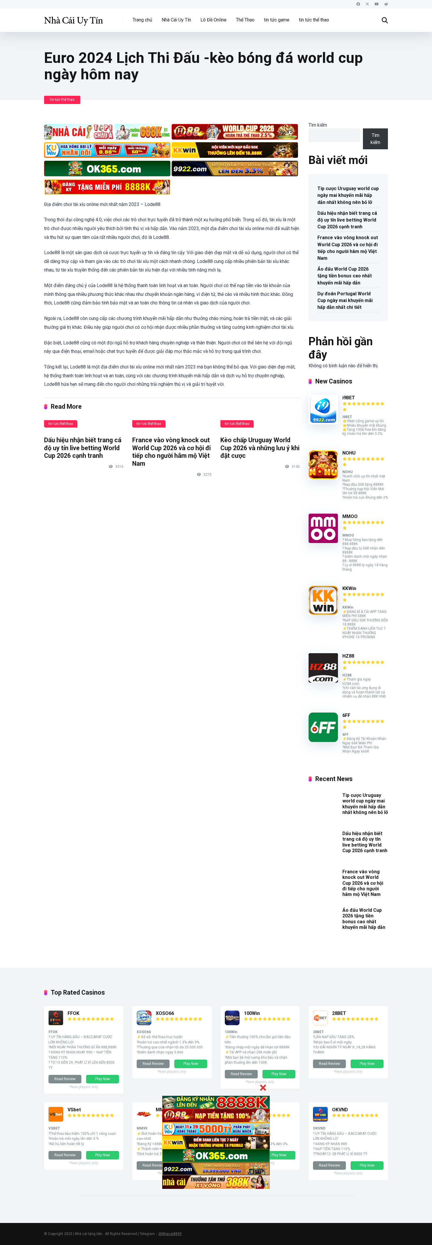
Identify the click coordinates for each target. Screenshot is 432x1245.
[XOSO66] (144, 1023)
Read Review (65, 1079)
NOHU (349, 453)
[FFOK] (55, 1023)
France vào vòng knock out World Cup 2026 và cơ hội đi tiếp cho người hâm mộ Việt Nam (171, 451)
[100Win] (232, 1023)
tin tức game (276, 20)
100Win (252, 1013)
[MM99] (144, 1120)
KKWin (349, 588)
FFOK (73, 1013)
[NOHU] (323, 478)
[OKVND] (320, 1120)
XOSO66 (165, 1013)
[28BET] (320, 1023)
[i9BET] (323, 422)
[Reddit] (386, 4)
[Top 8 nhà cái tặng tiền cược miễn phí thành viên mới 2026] (73, 18)
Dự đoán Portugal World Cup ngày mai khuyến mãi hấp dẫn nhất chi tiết (345, 300)
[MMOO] (323, 541)
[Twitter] (367, 4)
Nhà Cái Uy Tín (176, 20)
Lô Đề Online (213, 20)
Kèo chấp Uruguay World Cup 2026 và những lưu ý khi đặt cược (259, 447)
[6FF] (323, 740)
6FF (346, 715)
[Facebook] (358, 4)
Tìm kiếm (318, 125)
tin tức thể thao (314, 20)
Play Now (102, 1079)
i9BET (348, 398)
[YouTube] (377, 4)
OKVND (340, 1109)
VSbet (74, 1109)
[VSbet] (55, 1120)
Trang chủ (142, 20)
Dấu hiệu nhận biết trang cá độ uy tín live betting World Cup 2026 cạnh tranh (82, 447)
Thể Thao (245, 20)
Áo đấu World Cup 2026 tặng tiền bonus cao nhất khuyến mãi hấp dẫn (344, 275)
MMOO (350, 516)
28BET (339, 1013)
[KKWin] (323, 613)
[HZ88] (323, 681)
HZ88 (348, 656)
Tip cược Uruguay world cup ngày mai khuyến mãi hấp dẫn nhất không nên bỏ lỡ (348, 195)
